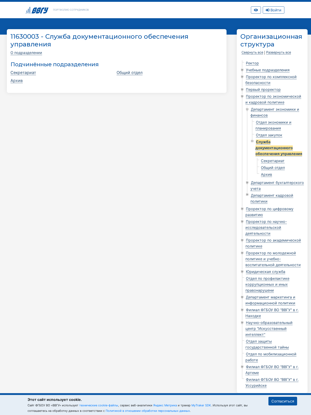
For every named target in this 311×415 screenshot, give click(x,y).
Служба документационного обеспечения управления (278, 148)
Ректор (252, 63)
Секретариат (23, 72)
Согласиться (282, 401)
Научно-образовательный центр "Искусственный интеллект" (269, 328)
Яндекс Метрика (165, 405)
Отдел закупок (269, 135)
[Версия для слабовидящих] (256, 10)
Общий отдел (130, 72)
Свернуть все (252, 52)
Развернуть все (278, 52)
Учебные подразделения (268, 70)
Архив (16, 80)
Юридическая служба (265, 271)
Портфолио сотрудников (71, 9)
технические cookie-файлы (98, 405)
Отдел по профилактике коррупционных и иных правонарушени (267, 284)
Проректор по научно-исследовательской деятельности (266, 227)
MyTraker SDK (201, 405)
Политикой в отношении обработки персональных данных (148, 410)
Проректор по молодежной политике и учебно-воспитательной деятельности (273, 259)
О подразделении (26, 52)
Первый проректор (263, 89)
